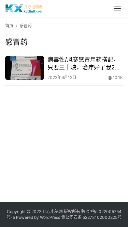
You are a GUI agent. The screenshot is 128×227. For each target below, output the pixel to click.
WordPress (50, 217)
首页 (9, 25)
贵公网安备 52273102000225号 (91, 217)
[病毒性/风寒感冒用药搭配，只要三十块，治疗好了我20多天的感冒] (24, 68)
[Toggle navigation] (117, 8)
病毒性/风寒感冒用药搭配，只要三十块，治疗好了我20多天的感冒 (83, 63)
